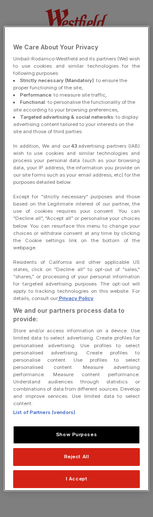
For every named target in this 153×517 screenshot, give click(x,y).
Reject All (76, 457)
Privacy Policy (76, 298)
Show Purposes (76, 434)
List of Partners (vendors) (44, 412)
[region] (76, 258)
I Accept (77, 479)
